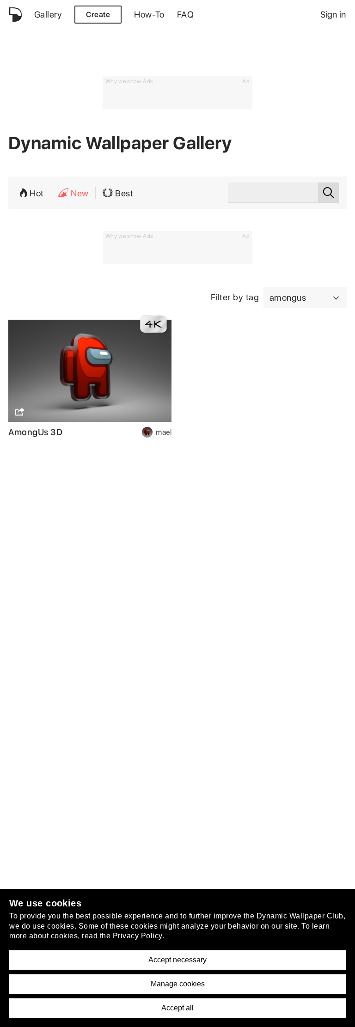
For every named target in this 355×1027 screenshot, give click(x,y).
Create (98, 14)
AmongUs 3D (35, 432)
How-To (149, 14)
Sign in (333, 14)
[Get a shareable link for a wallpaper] (19, 411)
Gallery (48, 14)
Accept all (177, 1008)
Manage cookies (178, 984)
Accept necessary (177, 960)
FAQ (185, 14)
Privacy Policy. (139, 936)
